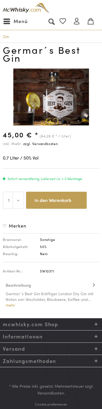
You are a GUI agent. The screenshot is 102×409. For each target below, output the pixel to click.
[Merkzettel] (65, 21)
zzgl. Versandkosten (40, 143)
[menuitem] (15, 21)
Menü (21, 21)
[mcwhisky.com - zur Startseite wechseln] (26, 8)
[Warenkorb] (93, 21)
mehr (10, 305)
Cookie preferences (51, 404)
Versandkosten (50, 393)
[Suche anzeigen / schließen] (51, 21)
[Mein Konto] (79, 21)
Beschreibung (18, 285)
